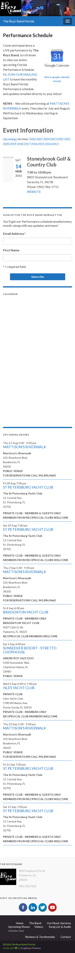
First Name (11, 250)
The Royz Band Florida (18, 21)
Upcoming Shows (19, 926)
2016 (34, 144)
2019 (13, 144)
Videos (38, 926)
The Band (35, 923)
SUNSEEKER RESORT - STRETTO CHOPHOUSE (29, 650)
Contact (66, 936)
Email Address (14, 233)
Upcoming (9, 139)
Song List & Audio (60, 926)
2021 (67, 139)
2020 (6, 144)
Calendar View (16, 930)
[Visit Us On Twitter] (42, 907)
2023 (53, 139)
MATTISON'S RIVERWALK (24, 447)
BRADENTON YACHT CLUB (25, 612)
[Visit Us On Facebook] (23, 907)
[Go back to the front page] (37, 8)
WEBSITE (34, 191)
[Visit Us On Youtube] (52, 907)
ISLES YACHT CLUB (18, 687)
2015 (41, 144)
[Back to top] (66, 944)
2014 (48, 144)
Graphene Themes (31, 948)
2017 (27, 144)
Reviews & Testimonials (40, 936)
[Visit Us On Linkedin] (33, 907)
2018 (20, 144)
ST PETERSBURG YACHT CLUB (28, 487)
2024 (46, 139)
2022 (60, 139)
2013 (55, 144)
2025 (39, 139)
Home (19, 923)
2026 (32, 139)
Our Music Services (59, 923)
